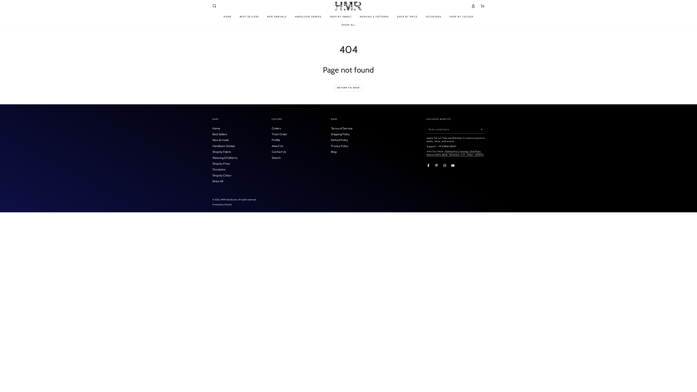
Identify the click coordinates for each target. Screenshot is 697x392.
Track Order (279, 134)
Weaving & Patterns (224, 158)
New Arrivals (220, 140)
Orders (276, 128)
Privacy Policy (339, 146)
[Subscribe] (482, 129)
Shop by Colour (222, 175)
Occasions (219, 169)
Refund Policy (339, 140)
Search (276, 158)
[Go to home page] (348, 6)
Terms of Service (341, 128)
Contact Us (279, 152)
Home (216, 128)
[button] (214, 6)
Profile (276, 140)
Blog (334, 152)
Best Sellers (219, 134)
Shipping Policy (340, 134)
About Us (277, 146)
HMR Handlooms (229, 199)
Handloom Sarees (223, 146)
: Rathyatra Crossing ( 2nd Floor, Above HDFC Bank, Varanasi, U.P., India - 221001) (455, 153)
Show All (217, 181)
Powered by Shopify (222, 204)
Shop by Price (221, 163)
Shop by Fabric (221, 152)
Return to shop (348, 87)
